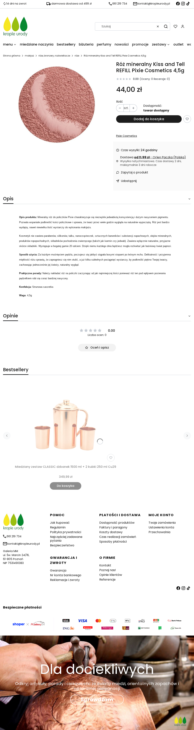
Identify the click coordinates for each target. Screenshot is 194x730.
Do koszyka (65, 486)
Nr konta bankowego (65, 575)
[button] (165, 26)
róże (77, 55)
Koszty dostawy (111, 532)
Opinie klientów (110, 575)
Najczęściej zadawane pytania (66, 539)
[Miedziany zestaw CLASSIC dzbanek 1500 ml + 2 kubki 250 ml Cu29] (65, 422)
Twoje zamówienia (162, 522)
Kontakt (105, 565)
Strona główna (11, 55)
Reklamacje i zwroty (65, 580)
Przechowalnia (159, 532)
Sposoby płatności (113, 541)
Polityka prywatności (65, 532)
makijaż (29, 55)
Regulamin (58, 527)
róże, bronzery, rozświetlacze (54, 55)
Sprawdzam (97, 699)
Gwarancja (58, 570)
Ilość (119, 102)
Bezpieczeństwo (62, 545)
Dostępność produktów (117, 522)
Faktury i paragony (113, 527)
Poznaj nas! (107, 570)
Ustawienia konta (161, 527)
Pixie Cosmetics (126, 136)
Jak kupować (60, 522)
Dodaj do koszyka (149, 119)
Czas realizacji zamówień (117, 537)
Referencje (107, 579)
